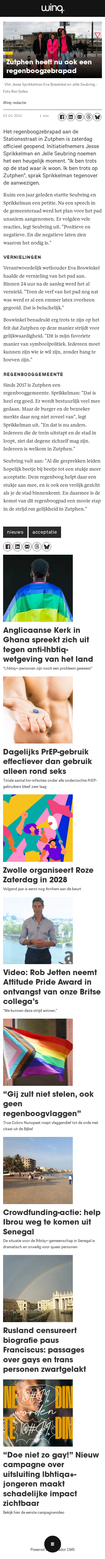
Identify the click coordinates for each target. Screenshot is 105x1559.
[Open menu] (52, 1544)
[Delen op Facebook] (62, 117)
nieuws (15, 533)
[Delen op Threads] (88, 117)
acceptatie (44, 533)
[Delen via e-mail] (80, 117)
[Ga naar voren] (52, 8)
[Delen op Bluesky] (97, 117)
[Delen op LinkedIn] (71, 117)
